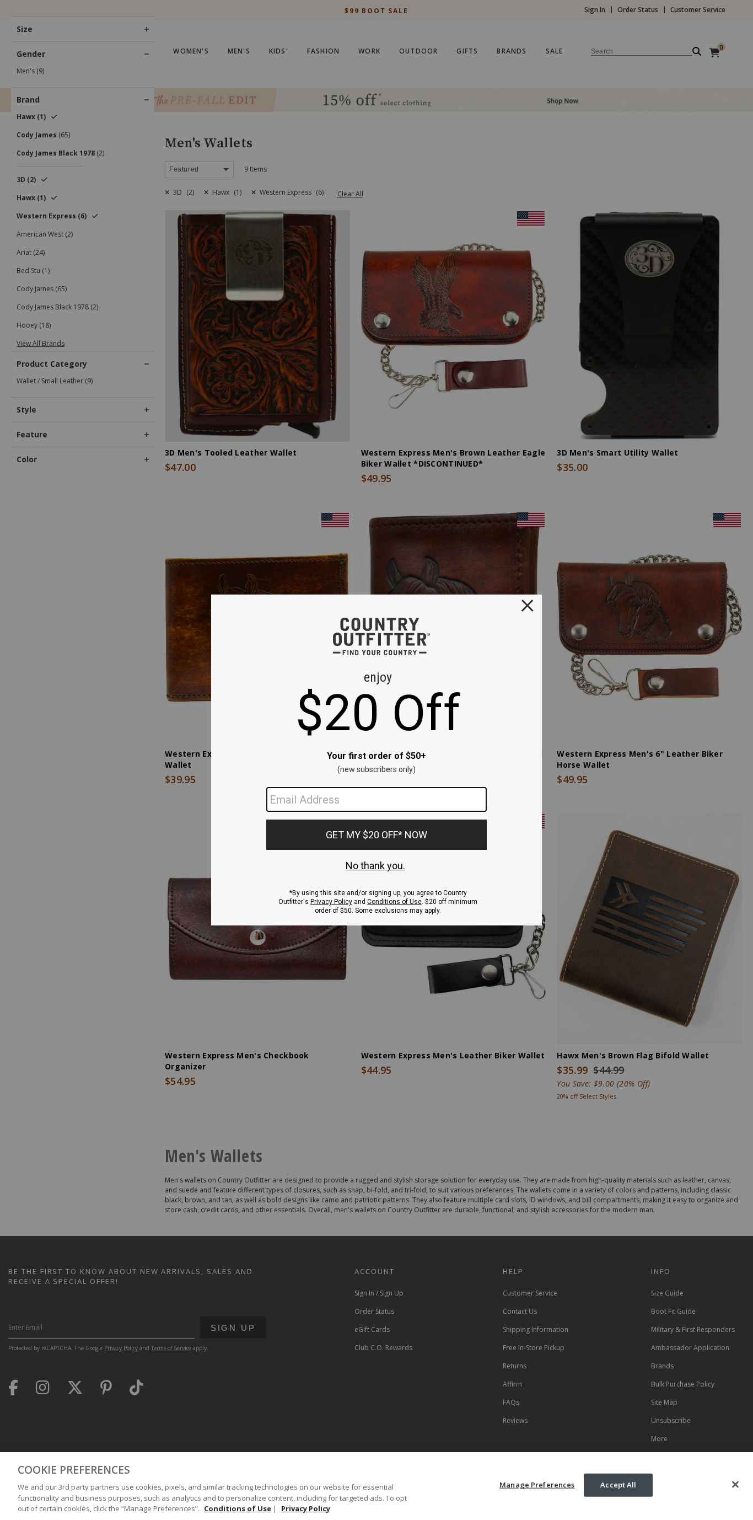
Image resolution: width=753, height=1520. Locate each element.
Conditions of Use (237, 1508)
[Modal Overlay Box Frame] (376, 760)
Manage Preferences (536, 1485)
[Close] (735, 1485)
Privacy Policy (305, 1508)
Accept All (618, 1485)
